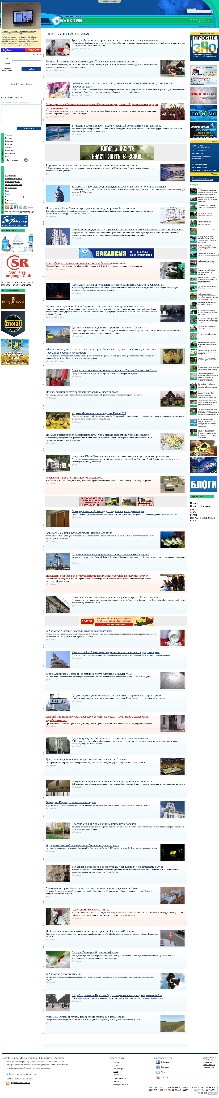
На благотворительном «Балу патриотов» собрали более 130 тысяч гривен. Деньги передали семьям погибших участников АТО (208, 412)
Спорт (7, 156)
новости (117, 1062)
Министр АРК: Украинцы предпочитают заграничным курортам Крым (116, 652)
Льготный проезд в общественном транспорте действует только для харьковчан (206, 271)
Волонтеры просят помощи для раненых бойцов (207, 303)
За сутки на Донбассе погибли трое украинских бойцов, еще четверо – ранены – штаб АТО (208, 320)
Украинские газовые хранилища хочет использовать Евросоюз (110, 554)
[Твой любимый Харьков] (21, 284)
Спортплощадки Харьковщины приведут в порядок (104, 823)
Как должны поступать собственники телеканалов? (202, 179)
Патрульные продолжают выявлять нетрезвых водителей (208, 254)
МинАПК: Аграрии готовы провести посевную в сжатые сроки (85, 1016)
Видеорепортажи (11, 188)
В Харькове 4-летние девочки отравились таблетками (79, 630)
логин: (8, 58)
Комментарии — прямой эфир (15, 197)
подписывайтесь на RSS (20, 1083)
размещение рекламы (19, 1078)
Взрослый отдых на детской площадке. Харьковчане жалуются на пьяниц (91, 61)
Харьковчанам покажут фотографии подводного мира (79, 532)
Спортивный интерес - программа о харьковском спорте (203, 130)
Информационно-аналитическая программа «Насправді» (203, 70)
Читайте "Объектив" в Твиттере (20, 207)
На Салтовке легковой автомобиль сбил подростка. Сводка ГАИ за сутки (91, 931)
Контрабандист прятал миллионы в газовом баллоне (78, 263)
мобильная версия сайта (21, 1074)
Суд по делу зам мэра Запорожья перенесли (205, 214)
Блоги (7, 191)
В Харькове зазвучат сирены (63, 973)
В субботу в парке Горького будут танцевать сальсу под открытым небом (117, 995)
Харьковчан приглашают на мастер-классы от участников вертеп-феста (207, 199)
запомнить (8, 68)
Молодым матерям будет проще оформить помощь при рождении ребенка (92, 888)
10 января (193, 338)
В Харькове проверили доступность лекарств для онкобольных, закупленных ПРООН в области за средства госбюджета (208, 423)
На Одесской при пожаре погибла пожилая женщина (207, 262)
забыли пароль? (7, 70)
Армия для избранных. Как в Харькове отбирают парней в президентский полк (95, 306)
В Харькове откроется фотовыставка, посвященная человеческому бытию (117, 866)
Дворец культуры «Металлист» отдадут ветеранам (103, 738)
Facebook (165, 1067)
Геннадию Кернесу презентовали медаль (71, 802)
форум (116, 1075)
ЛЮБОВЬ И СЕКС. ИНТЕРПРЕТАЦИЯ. (199, 146)
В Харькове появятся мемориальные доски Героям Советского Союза (114, 370)
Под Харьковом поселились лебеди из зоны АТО (203, 55)
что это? (30, 207)
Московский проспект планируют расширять (74, 477)
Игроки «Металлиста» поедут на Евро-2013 (99, 413)
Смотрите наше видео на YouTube (25, 207)
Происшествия (10, 153)
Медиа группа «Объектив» (36, 1057)
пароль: (8, 63)
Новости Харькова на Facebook (16, 207)
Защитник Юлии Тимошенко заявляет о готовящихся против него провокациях (121, 456)
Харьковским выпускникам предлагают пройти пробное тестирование (207, 352)
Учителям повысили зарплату (208, 229)
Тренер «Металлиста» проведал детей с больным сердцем (107, 40)
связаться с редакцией (42, 1068)
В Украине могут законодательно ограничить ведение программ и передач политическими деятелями (207, 191)
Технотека (203, 95)
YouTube (164, 1077)
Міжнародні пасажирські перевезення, (201, 157)
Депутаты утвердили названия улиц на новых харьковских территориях (116, 695)
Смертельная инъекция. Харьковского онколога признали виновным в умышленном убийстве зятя (207, 394)
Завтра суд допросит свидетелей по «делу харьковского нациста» (112, 781)
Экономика (9, 141)
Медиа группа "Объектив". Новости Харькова (61, 20)
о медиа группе (120, 1078)
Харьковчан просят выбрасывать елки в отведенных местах (204, 222)
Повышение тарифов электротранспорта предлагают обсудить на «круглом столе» (97, 575)
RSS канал (7, 207)
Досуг (194, 161)
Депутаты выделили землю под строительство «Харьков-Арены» (86, 759)
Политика (8, 138)
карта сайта (191, 9)
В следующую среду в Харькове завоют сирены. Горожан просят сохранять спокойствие (207, 239)
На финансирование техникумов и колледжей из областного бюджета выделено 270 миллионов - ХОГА (208, 296)
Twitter (164, 1072)
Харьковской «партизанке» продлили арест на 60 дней (207, 359)
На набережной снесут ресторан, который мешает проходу (82, 391)
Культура (8, 144)
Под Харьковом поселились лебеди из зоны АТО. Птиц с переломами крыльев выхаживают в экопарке (207, 403)
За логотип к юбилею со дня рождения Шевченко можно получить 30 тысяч (119, 186)
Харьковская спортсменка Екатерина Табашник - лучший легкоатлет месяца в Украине (208, 367)
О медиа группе (10, 175)
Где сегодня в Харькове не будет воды (207, 327)
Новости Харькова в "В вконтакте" (11, 207)
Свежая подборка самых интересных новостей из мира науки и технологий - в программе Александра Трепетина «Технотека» (208, 377)
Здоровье (8, 147)
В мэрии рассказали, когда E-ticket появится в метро (207, 287)
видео (116, 1065)
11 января (193, 185)
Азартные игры (197, 153)
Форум (7, 194)
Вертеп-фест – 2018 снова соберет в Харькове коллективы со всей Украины (207, 385)
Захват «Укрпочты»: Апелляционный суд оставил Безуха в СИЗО (19, 33)
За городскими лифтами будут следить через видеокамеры (108, 511)
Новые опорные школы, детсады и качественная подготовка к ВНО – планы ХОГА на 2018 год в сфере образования (207, 433)
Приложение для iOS (12, 182)
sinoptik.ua (207, 517)
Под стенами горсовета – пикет (91, 909)
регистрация (36, 54)
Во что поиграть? (198, 150)
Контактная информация (13, 179)
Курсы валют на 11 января (207, 334)
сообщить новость (109, 1)
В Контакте (165, 1062)
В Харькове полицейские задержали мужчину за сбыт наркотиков (207, 312)
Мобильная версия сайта (13, 185)
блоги (116, 1071)
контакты (117, 1081)
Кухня (203, 448)
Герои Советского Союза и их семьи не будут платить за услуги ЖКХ (89, 673)
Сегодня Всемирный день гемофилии (95, 952)
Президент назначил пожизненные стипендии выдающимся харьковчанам (118, 284)
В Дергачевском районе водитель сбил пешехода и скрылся (82, 845)
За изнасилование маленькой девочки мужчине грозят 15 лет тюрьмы (115, 597)
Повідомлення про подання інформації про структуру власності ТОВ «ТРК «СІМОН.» (20, 212)
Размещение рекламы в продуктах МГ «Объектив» (14, 220)
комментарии (119, 1068)
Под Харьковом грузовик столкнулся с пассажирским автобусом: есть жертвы (207, 207)
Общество (8, 135)
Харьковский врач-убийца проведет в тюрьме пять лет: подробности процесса (207, 344)
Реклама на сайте (11, 203)
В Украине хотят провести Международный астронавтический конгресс (116, 125)
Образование (9, 150)
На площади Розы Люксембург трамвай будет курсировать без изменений (91, 208)
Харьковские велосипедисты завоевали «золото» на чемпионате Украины (91, 165)
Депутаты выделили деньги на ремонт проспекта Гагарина (108, 327)
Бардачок (203, 465)
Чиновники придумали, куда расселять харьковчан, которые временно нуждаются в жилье (128, 229)
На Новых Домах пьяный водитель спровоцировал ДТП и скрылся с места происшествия (208, 280)
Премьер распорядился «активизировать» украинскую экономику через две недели (97, 434)
